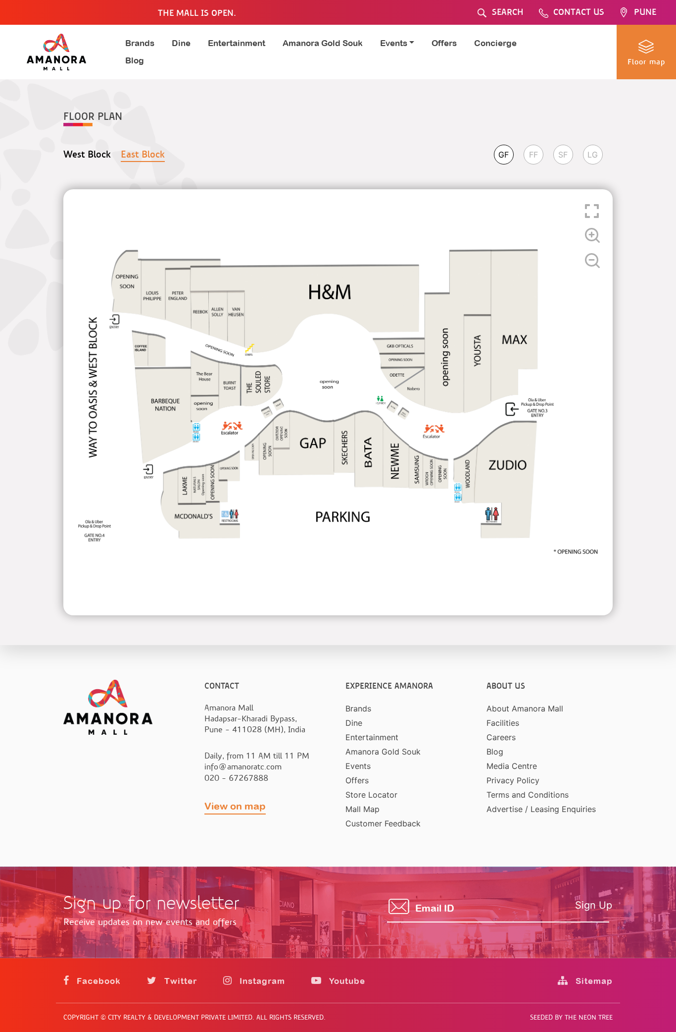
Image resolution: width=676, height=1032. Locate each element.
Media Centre (511, 766)
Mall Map (362, 809)
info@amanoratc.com (243, 766)
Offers (444, 43)
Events (358, 766)
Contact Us (578, 12)
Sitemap (593, 981)
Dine (181, 43)
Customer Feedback (383, 823)
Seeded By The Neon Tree (571, 1017)
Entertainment (236, 43)
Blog (134, 60)
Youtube (346, 981)
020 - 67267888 (236, 778)
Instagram (261, 981)
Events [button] (393, 43)
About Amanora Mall (524, 708)
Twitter (179, 981)
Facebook (97, 981)
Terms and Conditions (527, 795)
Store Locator (371, 795)
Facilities (502, 723)
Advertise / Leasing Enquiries (541, 809)
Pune (645, 12)
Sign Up (593, 905)
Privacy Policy (512, 780)
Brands (139, 43)
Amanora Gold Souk (323, 43)
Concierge (495, 43)
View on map (235, 806)
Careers (501, 737)
